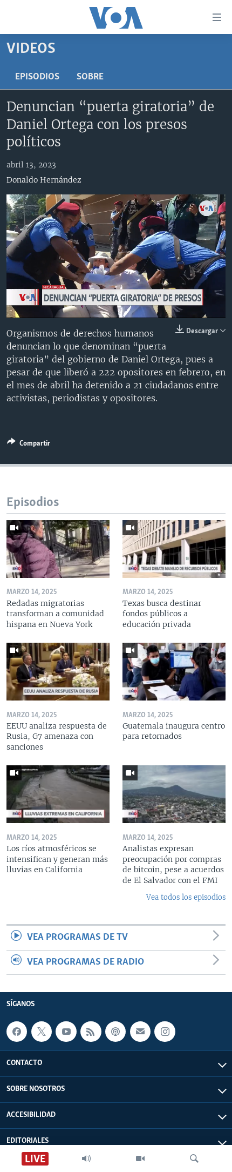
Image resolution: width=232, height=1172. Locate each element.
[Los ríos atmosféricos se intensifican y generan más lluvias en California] (58, 794)
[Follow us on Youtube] (66, 1031)
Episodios (37, 77)
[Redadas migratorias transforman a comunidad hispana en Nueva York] (58, 549)
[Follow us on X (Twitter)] (41, 1031)
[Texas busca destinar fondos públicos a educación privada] (174, 549)
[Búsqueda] (194, 1158)
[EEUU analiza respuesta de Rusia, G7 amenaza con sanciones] (58, 671)
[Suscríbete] (140, 1031)
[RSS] (90, 1031)
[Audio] (86, 1158)
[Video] (140, 1158)
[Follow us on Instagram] (164, 1031)
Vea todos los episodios (186, 897)
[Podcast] (115, 1031)
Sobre (90, 77)
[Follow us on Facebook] (16, 1031)
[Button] (28, 445)
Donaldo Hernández (43, 180)
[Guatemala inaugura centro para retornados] (174, 671)
